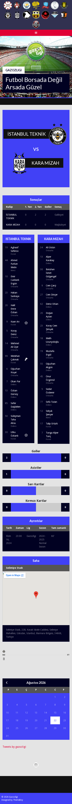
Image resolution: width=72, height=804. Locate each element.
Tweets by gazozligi (14, 746)
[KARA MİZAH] (4, 659)
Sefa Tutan (51, 401)
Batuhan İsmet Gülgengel (51, 273)
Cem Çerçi (51, 285)
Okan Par (15, 381)
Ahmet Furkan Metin (14, 264)
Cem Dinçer (52, 294)
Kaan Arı (15, 321)
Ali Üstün (50, 247)
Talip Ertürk (52, 423)
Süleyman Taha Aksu (16, 419)
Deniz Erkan (52, 304)
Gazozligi (14, 70)
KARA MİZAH (13, 224)
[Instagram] (36, 764)
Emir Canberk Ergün (15, 280)
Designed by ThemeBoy (12, 800)
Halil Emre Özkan (14, 309)
